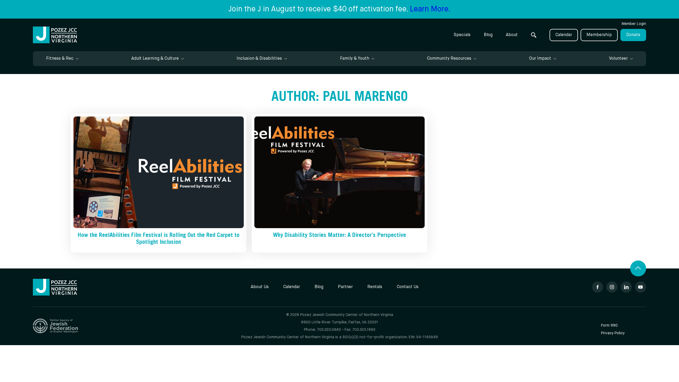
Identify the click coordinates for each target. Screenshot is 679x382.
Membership (599, 35)
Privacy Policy (613, 333)
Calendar (563, 35)
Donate (633, 35)
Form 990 (609, 325)
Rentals (374, 287)
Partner (345, 287)
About (512, 35)
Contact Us (408, 287)
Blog (488, 35)
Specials (462, 35)
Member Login (634, 24)
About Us (260, 287)
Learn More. (430, 9)
